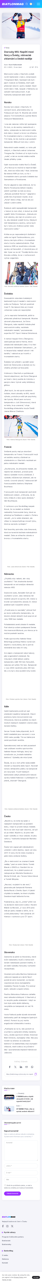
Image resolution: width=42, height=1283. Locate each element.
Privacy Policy (19, 1277)
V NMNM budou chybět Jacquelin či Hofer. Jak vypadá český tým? (24, 1098)
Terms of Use (6, 1280)
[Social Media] (3, 1226)
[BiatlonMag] (13, 4)
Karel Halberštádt (15, 65)
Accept (36, 1277)
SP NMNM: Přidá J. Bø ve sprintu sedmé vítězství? (25, 1110)
